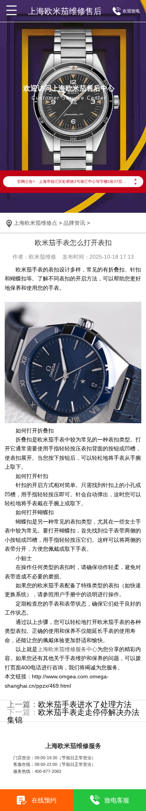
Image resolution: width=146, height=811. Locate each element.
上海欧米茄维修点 (35, 223)
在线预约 (44, 800)
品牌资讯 (74, 223)
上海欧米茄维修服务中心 (67, 649)
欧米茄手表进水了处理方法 (85, 704)
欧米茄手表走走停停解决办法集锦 (73, 716)
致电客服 (116, 800)
